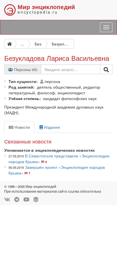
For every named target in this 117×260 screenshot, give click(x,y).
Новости (21, 127)
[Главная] (9, 44)
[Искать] (106, 69)
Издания (51, 127)
